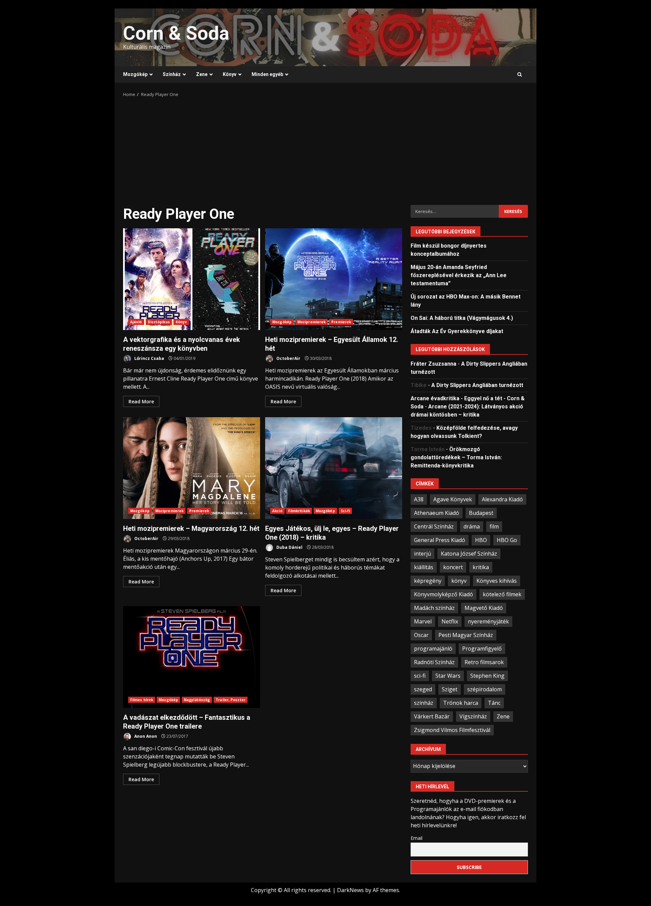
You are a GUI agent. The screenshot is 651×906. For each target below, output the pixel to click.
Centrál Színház (434, 526)
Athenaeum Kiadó (436, 513)
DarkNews (350, 890)
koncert (453, 567)
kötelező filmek (502, 594)
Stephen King (487, 675)
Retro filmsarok (484, 662)
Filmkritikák (299, 510)
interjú (422, 553)
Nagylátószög (197, 699)
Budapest (481, 513)
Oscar (421, 635)
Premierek (341, 322)
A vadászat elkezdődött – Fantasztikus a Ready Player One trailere (191, 657)
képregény (427, 580)
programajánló (433, 648)
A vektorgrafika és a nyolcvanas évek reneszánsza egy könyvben (191, 279)
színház (423, 703)
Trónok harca (460, 703)
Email (416, 838)
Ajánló (136, 322)
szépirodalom (484, 689)
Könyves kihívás (496, 580)
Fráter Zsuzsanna (433, 364)
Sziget (449, 689)
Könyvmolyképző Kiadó (443, 594)
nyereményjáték (488, 621)
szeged (423, 689)
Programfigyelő (482, 648)
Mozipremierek (311, 322)
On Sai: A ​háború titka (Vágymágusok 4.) (462, 318)
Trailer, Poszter (230, 699)
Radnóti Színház (434, 662)
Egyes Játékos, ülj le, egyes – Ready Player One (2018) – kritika (333, 468)
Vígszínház (473, 716)
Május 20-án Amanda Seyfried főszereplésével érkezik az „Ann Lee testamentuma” (459, 275)
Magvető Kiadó (484, 608)
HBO (481, 540)
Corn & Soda (176, 33)
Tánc (494, 703)
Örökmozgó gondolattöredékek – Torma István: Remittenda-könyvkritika (456, 457)
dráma (471, 526)
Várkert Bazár (432, 716)
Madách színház (434, 608)
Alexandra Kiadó (502, 499)
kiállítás (423, 567)
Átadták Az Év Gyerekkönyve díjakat (457, 331)
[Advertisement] (325, 148)
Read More (141, 401)
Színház (172, 74)
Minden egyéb (267, 74)
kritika (481, 567)
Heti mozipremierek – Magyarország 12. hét (191, 468)
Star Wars (447, 675)
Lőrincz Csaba (148, 358)
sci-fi (420, 675)
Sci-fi (345, 510)
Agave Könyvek (452, 499)
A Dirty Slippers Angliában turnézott (477, 385)
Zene (202, 74)
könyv (459, 580)
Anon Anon (145, 736)
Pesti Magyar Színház (465, 635)
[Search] (519, 74)
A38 (418, 499)
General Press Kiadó (439, 540)
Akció (277, 510)
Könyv (229, 74)
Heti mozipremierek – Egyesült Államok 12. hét (333, 279)
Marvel (423, 621)
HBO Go (507, 540)
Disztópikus (159, 322)
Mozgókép (135, 74)
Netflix (449, 621)
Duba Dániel (288, 547)
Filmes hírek (141, 699)
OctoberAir (287, 358)
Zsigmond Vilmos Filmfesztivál (452, 730)
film (494, 526)
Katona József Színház (469, 553)
